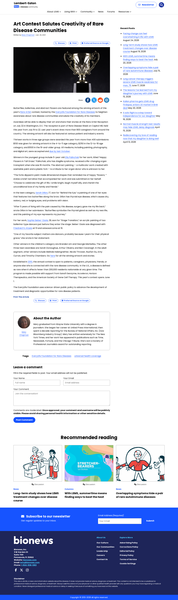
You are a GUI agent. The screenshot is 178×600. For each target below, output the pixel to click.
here (52, 255)
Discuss (61, 43)
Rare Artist (25, 112)
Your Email (68, 378)
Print (74, 43)
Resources (123, 11)
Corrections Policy (129, 547)
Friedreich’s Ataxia (22, 228)
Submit (150, 520)
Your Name (19, 378)
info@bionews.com (29, 562)
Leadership (102, 551)
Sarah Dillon (42, 192)
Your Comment (21, 389)
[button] (146, 5)
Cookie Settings (128, 563)
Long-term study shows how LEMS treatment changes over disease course (140, 48)
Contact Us (102, 559)
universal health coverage (87, 355)
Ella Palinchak (72, 157)
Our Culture (102, 542)
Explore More (126, 537)
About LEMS (53, 11)
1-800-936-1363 (28, 565)
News (100, 11)
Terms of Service (128, 559)
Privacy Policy (126, 555)
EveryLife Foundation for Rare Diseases (75, 112)
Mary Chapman (28, 35)
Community (87, 11)
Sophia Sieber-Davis (37, 220)
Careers (101, 555)
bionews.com (29, 560)
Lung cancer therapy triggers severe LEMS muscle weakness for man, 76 (140, 82)
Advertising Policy (129, 542)
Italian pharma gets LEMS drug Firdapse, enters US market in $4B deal (140, 104)
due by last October (59, 151)
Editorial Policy (127, 551)
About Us (101, 537)
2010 (30, 261)
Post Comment (24, 419)
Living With (69, 11)
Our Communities (105, 547)
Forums (111, 11)
